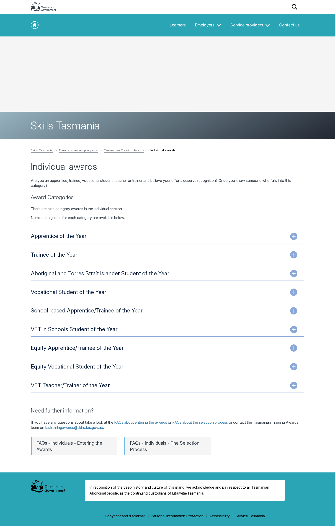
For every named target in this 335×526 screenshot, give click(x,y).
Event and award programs (78, 150)
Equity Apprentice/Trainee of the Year (77, 348)
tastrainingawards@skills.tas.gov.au (74, 427)
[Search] (294, 7)
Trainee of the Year (54, 254)
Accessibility (219, 516)
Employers (205, 25)
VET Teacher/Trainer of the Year (70, 385)
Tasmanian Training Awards (124, 150)
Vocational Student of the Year (68, 292)
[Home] (35, 25)
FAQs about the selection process (200, 422)
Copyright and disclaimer (125, 516)
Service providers (247, 25)
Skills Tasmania (42, 150)
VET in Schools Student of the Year (74, 329)
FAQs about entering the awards (140, 422)
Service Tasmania (250, 516)
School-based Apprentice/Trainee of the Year (87, 310)
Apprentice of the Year (59, 236)
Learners (178, 25)
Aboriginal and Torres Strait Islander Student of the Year (100, 273)
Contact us (289, 25)
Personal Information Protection (177, 516)
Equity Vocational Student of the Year (77, 366)
